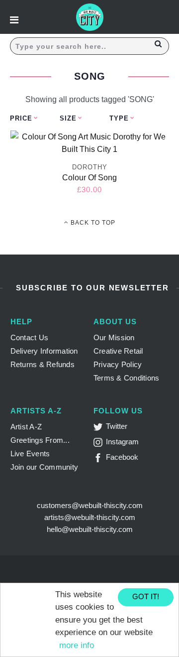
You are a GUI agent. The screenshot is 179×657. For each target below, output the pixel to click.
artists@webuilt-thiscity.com (89, 517)
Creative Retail (118, 351)
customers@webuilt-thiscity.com (90, 505)
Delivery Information (44, 351)
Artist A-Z (26, 426)
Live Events (30, 453)
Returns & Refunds (42, 364)
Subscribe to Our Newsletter (91, 287)
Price (21, 118)
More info (76, 645)
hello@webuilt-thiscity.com (90, 529)
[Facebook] (99, 459)
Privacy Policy (117, 364)
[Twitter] (99, 428)
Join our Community (44, 467)
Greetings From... (40, 440)
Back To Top (92, 222)
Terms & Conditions (126, 378)
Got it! (145, 596)
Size (68, 118)
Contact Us (29, 337)
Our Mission (114, 337)
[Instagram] (99, 444)
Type (119, 118)
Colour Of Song (89, 177)
